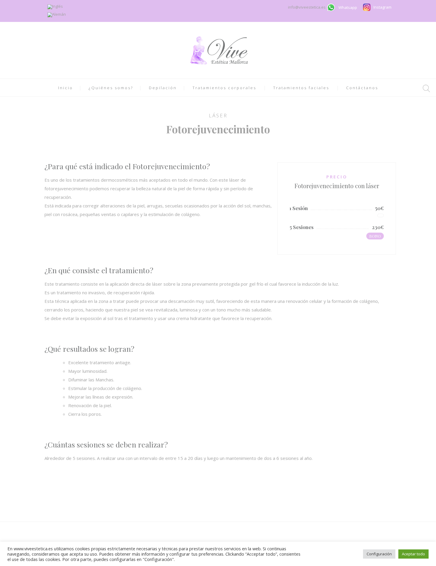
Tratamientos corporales (224, 87)
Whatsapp (347, 7)
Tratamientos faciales (301, 87)
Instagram (382, 7)
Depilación (163, 87)
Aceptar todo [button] (413, 554)
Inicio (65, 87)
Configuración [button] (379, 554)
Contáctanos (362, 87)
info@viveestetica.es (307, 7)
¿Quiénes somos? (111, 87)
